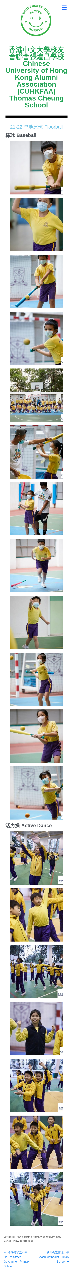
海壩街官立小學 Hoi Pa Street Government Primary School (17, 1259)
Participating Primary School (34, 1236)
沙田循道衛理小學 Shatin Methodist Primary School (53, 1256)
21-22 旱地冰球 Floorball (36, 127)
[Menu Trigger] (64, 7)
